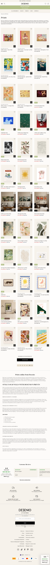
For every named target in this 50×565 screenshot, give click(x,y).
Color (21, 10)
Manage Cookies (29, 546)
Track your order (29, 535)
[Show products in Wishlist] (45, 3)
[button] (45, 559)
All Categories (14, 10)
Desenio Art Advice (30, 531)
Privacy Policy (23, 525)
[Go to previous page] (18, 365)
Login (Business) (21, 546)
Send (25, 523)
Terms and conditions (30, 537)
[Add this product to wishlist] (14, 29)
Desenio (2, 13)
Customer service (29, 533)
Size (31, 10)
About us (22, 531)
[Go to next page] (32, 365)
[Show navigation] (1, 3)
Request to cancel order (31, 543)
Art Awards (22, 543)
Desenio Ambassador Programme (17, 541)
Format (26, 10)
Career (22, 535)
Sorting (36, 10)
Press (23, 533)
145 (29, 365)
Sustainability (21, 537)
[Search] (4, 3)
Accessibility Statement (19, 539)
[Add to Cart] (14, 46)
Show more (25, 359)
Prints (7, 13)
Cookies (27, 539)
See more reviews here (25, 479)
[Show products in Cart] (48, 3)
